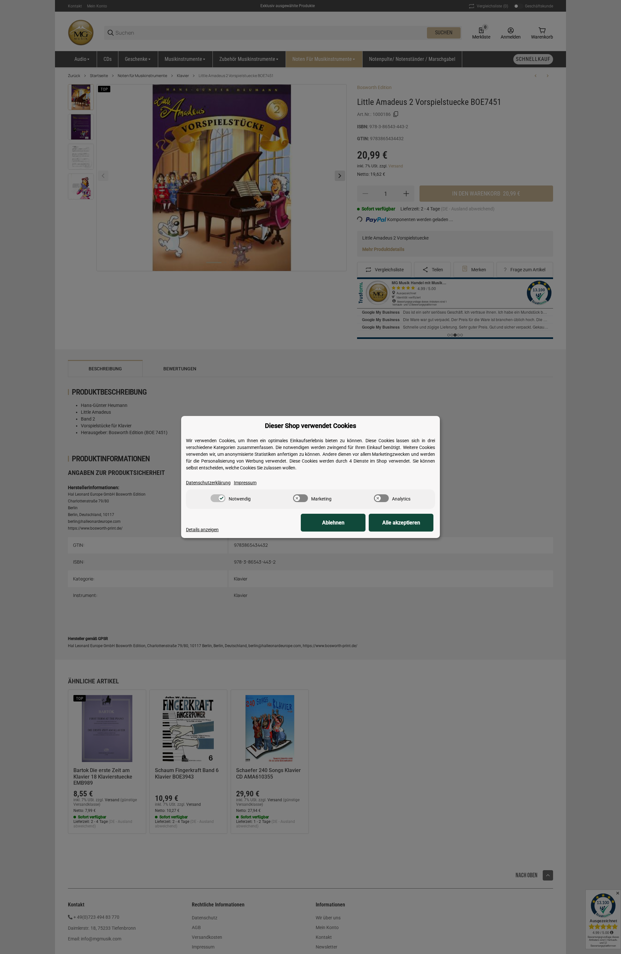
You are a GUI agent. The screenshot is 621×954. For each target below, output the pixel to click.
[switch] (218, 498)
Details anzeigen (202, 529)
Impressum (245, 482)
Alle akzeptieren (401, 523)
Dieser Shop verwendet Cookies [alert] (310, 425)
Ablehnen (333, 523)
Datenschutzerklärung (208, 482)
